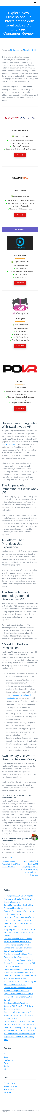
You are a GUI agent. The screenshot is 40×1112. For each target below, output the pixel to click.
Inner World (8, 3)
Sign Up (20, 155)
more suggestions (10, 444)
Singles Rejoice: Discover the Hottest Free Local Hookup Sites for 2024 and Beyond (18, 997)
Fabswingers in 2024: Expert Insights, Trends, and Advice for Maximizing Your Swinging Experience (19, 899)
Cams (6, 1057)
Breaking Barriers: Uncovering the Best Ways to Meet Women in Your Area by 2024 (19, 1036)
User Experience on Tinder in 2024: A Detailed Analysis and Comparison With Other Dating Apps (19, 963)
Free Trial (20, 346)
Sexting (7, 1066)
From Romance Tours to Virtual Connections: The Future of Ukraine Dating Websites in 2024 (18, 948)
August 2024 (9, 1089)
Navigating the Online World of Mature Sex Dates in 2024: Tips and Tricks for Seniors (19, 932)
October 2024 (9, 1083)
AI (4, 1054)
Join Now (20, 283)
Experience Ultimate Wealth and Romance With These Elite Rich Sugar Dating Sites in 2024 (18, 1006)
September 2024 (10, 1086)
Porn (6, 1063)
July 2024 (7, 1092)
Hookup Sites (9, 1060)
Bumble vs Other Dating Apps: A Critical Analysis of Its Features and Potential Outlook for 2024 (19, 1015)
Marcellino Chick (29, 50)
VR (11, 857)
